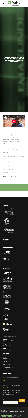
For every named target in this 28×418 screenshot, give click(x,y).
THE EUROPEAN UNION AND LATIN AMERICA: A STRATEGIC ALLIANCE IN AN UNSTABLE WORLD (11, 392)
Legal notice (6, 361)
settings (12, 413)
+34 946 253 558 (7, 345)
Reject (10, 415)
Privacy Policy (7, 364)
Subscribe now (6, 354)
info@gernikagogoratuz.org (9, 350)
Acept (4, 415)
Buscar (4, 400)
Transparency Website (9, 367)
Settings (16, 415)
